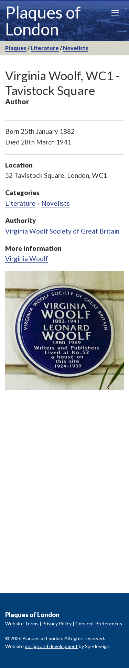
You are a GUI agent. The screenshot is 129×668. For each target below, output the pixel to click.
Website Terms (22, 623)
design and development (51, 646)
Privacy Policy (57, 623)
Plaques (15, 48)
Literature (45, 48)
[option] (64, 330)
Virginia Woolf (26, 258)
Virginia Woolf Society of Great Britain (62, 231)
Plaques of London (43, 20)
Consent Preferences (98, 623)
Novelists (75, 48)
